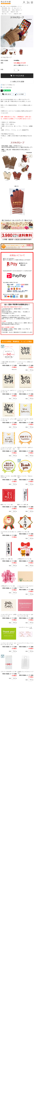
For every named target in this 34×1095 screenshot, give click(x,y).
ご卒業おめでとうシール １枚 (8, 586)
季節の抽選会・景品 (6, 8)
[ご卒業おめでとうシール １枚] (9, 576)
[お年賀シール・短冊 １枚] (9, 549)
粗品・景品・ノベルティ (7, 13)
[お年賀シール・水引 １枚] (25, 522)
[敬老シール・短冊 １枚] (25, 495)
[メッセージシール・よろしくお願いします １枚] (9, 409)
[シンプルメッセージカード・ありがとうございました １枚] (9, 634)
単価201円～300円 (14, 11)
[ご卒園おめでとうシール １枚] (25, 549)
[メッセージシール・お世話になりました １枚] (25, 352)
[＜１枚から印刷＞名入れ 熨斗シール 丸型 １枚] (9, 352)
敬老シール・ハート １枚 (6, 504)
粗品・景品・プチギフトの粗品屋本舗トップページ (11, 6)
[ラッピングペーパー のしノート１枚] (25, 634)
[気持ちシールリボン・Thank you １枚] (25, 466)
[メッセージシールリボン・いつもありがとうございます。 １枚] (9, 438)
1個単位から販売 (5, 11)
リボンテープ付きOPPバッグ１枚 (8, 671)
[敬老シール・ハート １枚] (9, 495)
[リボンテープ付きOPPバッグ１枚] (9, 662)
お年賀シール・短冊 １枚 (6, 558)
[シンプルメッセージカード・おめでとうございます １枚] (25, 605)
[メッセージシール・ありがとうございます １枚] (25, 381)
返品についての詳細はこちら (8, 84)
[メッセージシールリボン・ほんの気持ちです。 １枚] (25, 409)
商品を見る (14, 369)
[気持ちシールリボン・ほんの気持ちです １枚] (9, 466)
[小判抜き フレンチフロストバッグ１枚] (25, 662)
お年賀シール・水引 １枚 (23, 531)
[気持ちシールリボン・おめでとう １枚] (25, 438)
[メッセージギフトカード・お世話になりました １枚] (9, 605)
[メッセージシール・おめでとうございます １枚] (9, 381)
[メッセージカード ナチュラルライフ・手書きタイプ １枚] (25, 576)
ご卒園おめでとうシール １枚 (24, 558)
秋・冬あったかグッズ (16, 8)
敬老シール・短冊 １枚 (22, 504)
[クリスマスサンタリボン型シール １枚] (9, 522)
